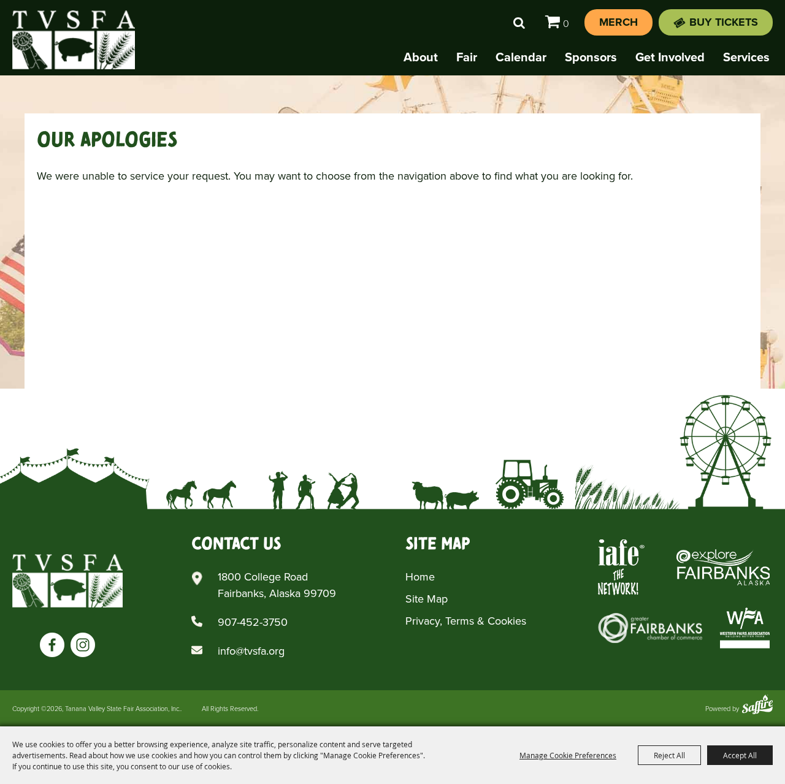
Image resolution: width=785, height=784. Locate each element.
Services (746, 57)
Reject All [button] (669, 755)
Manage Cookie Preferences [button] (567, 755)
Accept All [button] (740, 755)
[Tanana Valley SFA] (67, 580)
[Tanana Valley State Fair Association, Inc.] (73, 39)
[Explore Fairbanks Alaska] (723, 567)
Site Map (426, 599)
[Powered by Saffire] (757, 706)
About (421, 57)
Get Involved (670, 57)
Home (420, 577)
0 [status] (566, 24)
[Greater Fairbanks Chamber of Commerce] (650, 628)
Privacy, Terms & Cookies (465, 621)
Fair (466, 57)
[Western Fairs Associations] (745, 628)
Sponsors (591, 57)
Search (519, 22)
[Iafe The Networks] (621, 567)
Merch (618, 22)
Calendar (521, 57)
